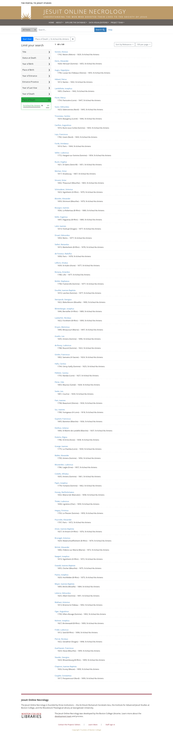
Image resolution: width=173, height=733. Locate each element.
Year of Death (28, 94)
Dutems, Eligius (61, 437)
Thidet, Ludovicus (62, 501)
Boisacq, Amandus (62, 272)
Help (110, 29)
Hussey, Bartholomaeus (64, 492)
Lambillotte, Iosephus (63, 88)
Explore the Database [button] (75, 22)
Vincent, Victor (60, 180)
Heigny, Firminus (61, 510)
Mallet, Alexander (62, 455)
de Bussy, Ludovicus (63, 345)
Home (51, 22)
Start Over (27, 39)
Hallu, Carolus (60, 364)
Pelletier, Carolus (61, 373)
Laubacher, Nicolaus (63, 318)
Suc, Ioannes (60, 409)
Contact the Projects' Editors (69, 724)
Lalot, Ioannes (60, 226)
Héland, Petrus (61, 79)
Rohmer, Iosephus (62, 620)
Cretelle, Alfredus (62, 474)
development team (63, 716)
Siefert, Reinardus (62, 244)
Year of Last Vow (29, 88)
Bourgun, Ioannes (62, 208)
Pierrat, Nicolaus (61, 639)
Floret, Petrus (60, 97)
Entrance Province (30, 82)
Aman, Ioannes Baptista (64, 529)
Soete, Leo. (59, 391)
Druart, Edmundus (62, 235)
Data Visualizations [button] (98, 22)
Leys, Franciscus (61, 134)
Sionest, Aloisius (61, 52)
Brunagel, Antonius (62, 538)
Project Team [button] (117, 22)
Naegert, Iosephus (62, 556)
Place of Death (28, 100)
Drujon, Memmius (62, 327)
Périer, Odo (59, 382)
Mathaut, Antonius (62, 602)
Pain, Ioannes (60, 400)
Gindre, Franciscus (62, 354)
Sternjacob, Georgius (63, 299)
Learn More (92, 724)
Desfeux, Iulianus (62, 428)
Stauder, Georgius (62, 657)
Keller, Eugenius (61, 217)
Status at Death (29, 58)
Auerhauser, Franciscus (64, 648)
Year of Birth (27, 64)
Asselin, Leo (59, 336)
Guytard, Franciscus (63, 419)
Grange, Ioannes (61, 446)
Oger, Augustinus (62, 611)
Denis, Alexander (61, 61)
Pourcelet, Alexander (63, 519)
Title (24, 52)
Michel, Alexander (62, 547)
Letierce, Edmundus (63, 593)
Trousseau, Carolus (62, 116)
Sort (123, 44)
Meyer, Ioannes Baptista (64, 584)
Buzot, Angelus (61, 162)
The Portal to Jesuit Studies (36, 3)
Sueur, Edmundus (62, 107)
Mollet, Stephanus (62, 281)
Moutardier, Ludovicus (64, 464)
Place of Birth (28, 70)
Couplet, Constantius (63, 675)
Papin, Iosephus (61, 483)
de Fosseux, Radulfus (63, 253)
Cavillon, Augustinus (63, 125)
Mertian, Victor (61, 171)
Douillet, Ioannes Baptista (65, 290)
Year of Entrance (29, 76)
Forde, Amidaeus (61, 143)
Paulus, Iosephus (61, 575)
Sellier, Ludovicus (62, 152)
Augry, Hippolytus (62, 70)
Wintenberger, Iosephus (64, 308)
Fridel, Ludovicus (61, 630)
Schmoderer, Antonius (64, 189)
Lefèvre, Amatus (61, 263)
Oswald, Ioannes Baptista (65, 565)
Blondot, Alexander (62, 198)
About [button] (59, 22)
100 (142, 44)
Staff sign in (110, 724)
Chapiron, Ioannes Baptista (65, 666)
